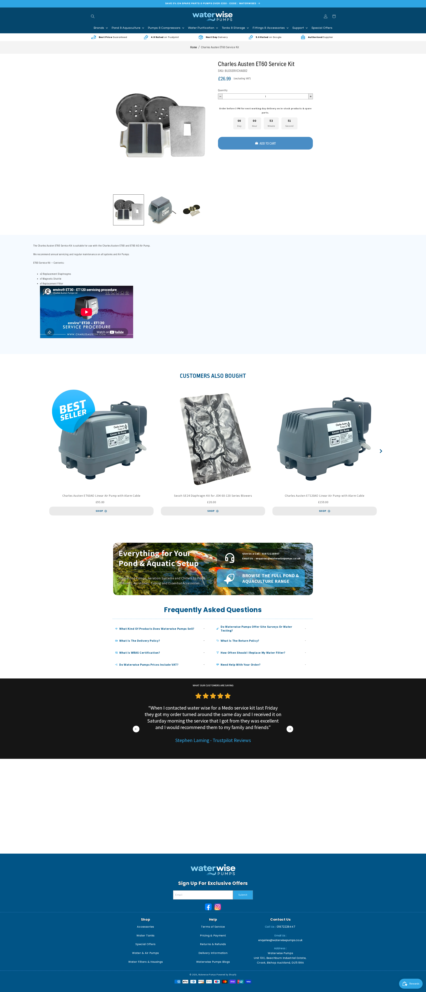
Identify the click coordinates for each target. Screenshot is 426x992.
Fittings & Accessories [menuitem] (269, 27)
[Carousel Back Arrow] (136, 729)
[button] (93, 16)
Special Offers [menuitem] (322, 27)
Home (193, 47)
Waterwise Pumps (207, 974)
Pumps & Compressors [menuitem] (164, 27)
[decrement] (220, 96)
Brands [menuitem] (99, 27)
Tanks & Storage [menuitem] (233, 27)
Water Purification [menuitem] (201, 27)
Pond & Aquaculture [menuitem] (126, 27)
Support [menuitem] (298, 27)
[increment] (311, 96)
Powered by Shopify (226, 974)
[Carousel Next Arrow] (381, 451)
